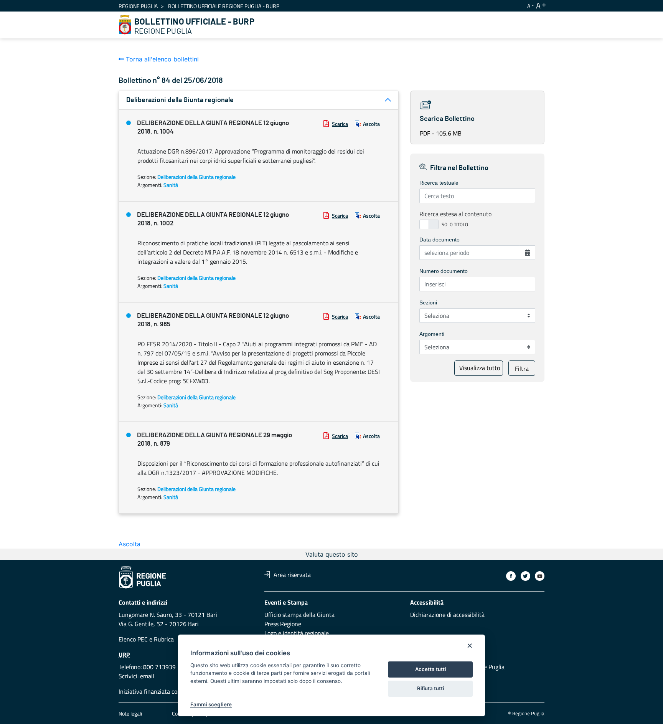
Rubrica (164, 639)
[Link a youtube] (539, 576)
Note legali (130, 713)
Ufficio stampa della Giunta (299, 614)
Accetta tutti (430, 669)
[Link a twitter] (525, 576)
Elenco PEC (133, 639)
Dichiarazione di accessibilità (447, 614)
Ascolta (371, 124)
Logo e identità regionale (296, 633)
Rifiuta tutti (430, 688)
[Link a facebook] (511, 576)
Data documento (439, 239)
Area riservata (292, 574)
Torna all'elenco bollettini (161, 59)
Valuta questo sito (331, 554)
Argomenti (431, 334)
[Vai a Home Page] (125, 25)
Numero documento (443, 271)
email (147, 676)
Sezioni (428, 302)
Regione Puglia (138, 6)
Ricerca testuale (438, 182)
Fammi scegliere (211, 704)
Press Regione (282, 623)
